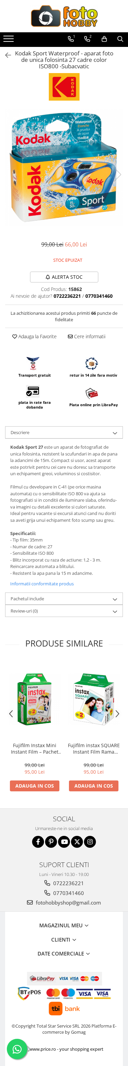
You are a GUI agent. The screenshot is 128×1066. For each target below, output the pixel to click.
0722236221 (68, 883)
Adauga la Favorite (37, 336)
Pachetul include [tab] (27, 599)
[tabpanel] (64, 167)
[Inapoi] (5, 55)
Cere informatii (89, 336)
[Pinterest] (51, 842)
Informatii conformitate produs (42, 584)
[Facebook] (38, 842)
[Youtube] (64, 842)
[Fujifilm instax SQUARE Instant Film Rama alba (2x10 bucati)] (94, 699)
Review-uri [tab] (24, 611)
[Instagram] (90, 842)
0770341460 (68, 893)
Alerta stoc (67, 277)
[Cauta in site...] (120, 39)
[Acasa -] (64, 16)
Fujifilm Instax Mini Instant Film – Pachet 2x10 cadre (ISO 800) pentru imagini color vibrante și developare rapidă (34, 748)
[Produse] (9, 41)
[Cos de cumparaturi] (104, 39)
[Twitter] (77, 842)
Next (117, 175)
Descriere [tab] (20, 432)
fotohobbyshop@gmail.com (67, 902)
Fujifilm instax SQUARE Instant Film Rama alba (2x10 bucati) (94, 748)
